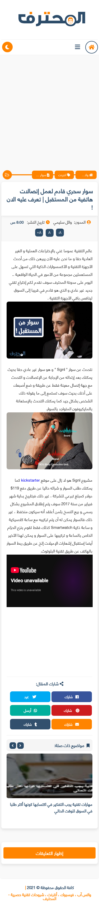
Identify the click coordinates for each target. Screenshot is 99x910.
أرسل (27, 710)
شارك (69, 696)
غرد (27, 696)
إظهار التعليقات (49, 853)
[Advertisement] (49, 108)
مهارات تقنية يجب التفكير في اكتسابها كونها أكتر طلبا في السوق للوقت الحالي (51, 807)
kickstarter (30, 479)
